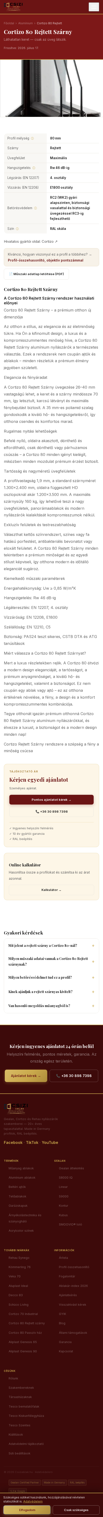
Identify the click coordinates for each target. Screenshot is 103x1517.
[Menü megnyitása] (94, 6)
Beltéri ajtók (17, 1187)
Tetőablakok (17, 1196)
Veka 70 (15, 1276)
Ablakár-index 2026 (73, 1286)
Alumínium (25, 23)
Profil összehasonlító (74, 1267)
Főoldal (9, 23)
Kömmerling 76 (20, 1267)
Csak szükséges (76, 1510)
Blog (62, 1323)
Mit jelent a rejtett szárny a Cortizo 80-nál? (42, 945)
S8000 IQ (66, 1177)
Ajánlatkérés (68, 1295)
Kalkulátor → (51, 890)
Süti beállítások (19, 1453)
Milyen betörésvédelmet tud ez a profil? (40, 977)
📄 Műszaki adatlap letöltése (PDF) (36, 274)
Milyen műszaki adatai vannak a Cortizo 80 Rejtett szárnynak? (48, 961)
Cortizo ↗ (50, 241)
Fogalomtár (67, 1276)
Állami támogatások (73, 1332)
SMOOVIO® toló (70, 1224)
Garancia (65, 1342)
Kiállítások (16, 1434)
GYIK (62, 1314)
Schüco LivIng (19, 1304)
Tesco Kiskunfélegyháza (26, 1416)
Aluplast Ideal (18, 1286)
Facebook (13, 1142)
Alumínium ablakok (22, 1177)
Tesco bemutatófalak (24, 1406)
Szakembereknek (21, 1387)
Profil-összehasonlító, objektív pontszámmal (45, 260)
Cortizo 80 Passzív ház (25, 1332)
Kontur (63, 1205)
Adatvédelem (44, 1472)
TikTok (32, 1142)
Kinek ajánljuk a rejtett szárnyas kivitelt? (40, 991)
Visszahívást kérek (72, 1304)
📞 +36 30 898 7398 (51, 811)
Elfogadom (27, 1510)
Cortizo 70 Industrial (23, 1314)
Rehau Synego (19, 1258)
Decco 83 (16, 1295)
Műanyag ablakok (21, 1168)
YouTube (50, 1142)
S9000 (64, 1196)
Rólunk (13, 1378)
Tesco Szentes (19, 1425)
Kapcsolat (66, 1351)
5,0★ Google (18, 1491)
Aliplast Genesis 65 (23, 1342)
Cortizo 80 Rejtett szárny (27, 1323)
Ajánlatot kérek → (26, 1076)
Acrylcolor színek (21, 1230)
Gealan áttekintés (71, 1168)
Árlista (63, 1258)
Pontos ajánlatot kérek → (51, 799)
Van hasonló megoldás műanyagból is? (39, 1005)
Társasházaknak (20, 1397)
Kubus (63, 1215)
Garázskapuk (18, 1205)
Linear (63, 1187)
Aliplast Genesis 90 (23, 1351)
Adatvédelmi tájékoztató (26, 1444)
